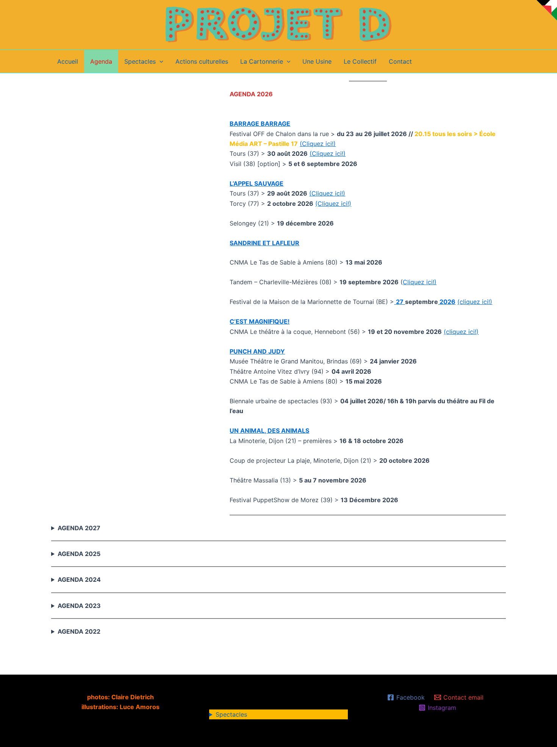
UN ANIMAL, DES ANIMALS (269, 430)
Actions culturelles (201, 61)
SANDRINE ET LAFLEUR (264, 243)
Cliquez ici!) (420, 282)
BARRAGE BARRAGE (260, 123)
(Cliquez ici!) (318, 143)
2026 (446, 301)
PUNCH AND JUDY (257, 351)
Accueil (67, 61)
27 (400, 301)
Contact (400, 61)
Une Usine (317, 61)
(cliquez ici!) (474, 301)
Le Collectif (360, 61)
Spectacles (140, 61)
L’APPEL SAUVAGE (256, 183)
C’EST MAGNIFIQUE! (259, 321)
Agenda (101, 61)
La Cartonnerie (261, 61)
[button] (159, 61)
